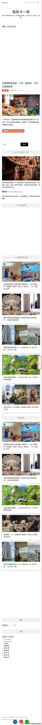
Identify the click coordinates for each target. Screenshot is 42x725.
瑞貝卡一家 (21, 12)
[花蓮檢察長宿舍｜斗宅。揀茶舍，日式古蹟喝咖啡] (21, 105)
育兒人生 (6, 652)
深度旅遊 (6, 646)
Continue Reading (16, 131)
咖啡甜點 (5, 90)
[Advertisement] (21, 58)
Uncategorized (8, 641)
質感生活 (6, 657)
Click (40, 363)
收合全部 (11, 637)
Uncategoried (7, 639)
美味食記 (6, 650)
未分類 (6, 643)
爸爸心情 (6, 648)
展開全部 (4, 637)
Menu (6, 3)
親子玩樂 (6, 655)
